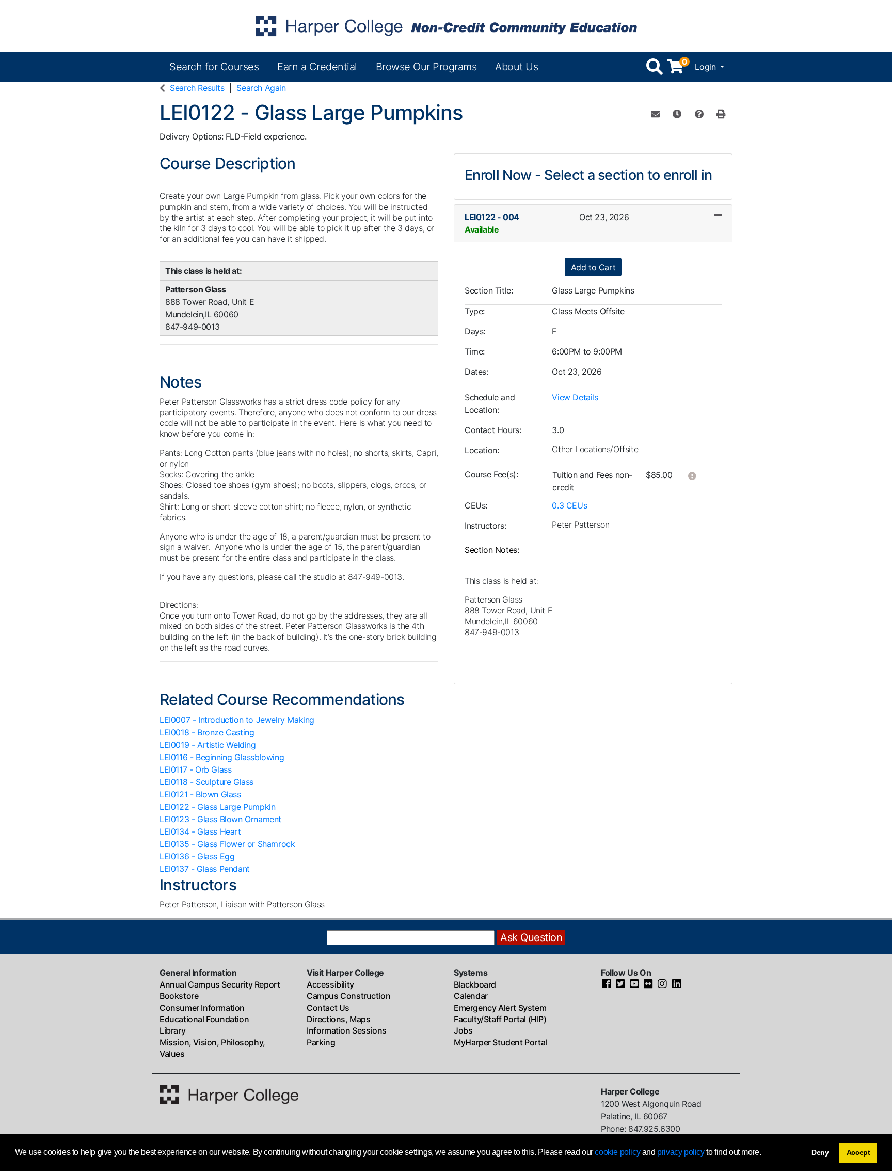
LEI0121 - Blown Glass (200, 794)
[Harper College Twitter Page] (620, 984)
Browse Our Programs (426, 66)
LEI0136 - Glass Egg (197, 856)
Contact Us (328, 1008)
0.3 (569, 505)
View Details (575, 397)
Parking (321, 1042)
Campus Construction (348, 996)
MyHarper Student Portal (500, 1042)
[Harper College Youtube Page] (634, 984)
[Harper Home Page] (229, 1094)
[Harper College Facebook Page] (606, 984)
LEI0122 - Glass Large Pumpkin (217, 807)
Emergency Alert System (500, 1008)
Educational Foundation (204, 1019)
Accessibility (330, 984)
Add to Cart (593, 267)
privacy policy (680, 1152)
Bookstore (179, 996)
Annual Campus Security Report (220, 984)
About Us (516, 66)
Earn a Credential (317, 66)
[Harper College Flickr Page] (648, 984)
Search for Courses (214, 66)
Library (172, 1030)
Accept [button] (858, 1152)
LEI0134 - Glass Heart (200, 831)
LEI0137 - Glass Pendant (205, 869)
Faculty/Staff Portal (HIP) (500, 1019)
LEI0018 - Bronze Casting (207, 732)
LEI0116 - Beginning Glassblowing (222, 757)
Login (706, 66)
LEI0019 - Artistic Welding (208, 744)
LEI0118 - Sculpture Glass (206, 782)
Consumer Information (202, 1008)
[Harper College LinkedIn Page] (676, 984)
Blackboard (475, 984)
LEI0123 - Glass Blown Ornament (220, 819)
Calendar (471, 996)
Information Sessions (347, 1030)
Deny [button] (820, 1152)
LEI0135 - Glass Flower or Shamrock (227, 844)
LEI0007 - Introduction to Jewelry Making (237, 720)
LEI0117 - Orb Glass (195, 769)
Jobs (463, 1030)
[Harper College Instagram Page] (662, 984)
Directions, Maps (339, 1019)
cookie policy (617, 1152)
